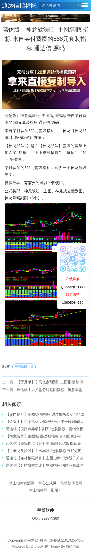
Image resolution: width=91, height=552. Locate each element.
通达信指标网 (19, 5)
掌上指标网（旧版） (45, 490)
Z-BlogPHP (39, 546)
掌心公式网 (47, 483)
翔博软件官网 (71, 483)
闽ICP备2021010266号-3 (63, 540)
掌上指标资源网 (21, 483)
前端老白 (72, 546)
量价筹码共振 (24, 367)
